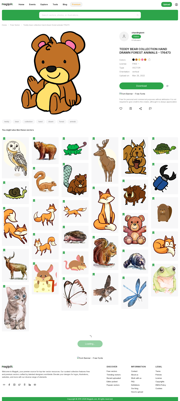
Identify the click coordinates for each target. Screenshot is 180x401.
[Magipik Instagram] (14, 384)
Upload (166, 4)
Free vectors (112, 371)
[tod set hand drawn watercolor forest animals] (134, 262)
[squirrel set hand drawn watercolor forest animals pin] (115, 239)
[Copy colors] (149, 60)
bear (17, 121)
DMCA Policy (161, 385)
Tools (55, 4)
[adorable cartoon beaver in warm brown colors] (164, 213)
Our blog (134, 388)
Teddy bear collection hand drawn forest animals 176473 (46, 25)
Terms (158, 371)
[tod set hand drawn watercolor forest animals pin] (144, 253)
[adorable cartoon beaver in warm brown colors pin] (174, 201)
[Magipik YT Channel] (35, 384)
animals (73, 121)
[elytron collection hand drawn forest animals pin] (174, 166)
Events (32, 4)
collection (29, 121)
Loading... (90, 343)
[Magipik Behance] (4, 384)
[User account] (175, 4)
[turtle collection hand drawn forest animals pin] (174, 141)
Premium (76, 4)
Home (21, 4)
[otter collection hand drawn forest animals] (75, 180)
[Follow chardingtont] (124, 36)
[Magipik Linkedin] (30, 384)
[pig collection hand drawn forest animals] (134, 195)
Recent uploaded (114, 378)
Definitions (135, 385)
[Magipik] (7, 4)
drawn (50, 121)
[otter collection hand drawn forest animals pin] (85, 166)
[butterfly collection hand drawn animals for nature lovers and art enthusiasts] (75, 293)
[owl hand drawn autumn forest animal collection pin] (25, 141)
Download (141, 86)
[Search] (137, 15)
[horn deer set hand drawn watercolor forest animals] (15, 265)
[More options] (25, 179)
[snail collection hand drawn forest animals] (15, 192)
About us (134, 375)
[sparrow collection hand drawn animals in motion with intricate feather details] (104, 289)
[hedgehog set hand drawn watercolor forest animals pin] (85, 229)
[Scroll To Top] (175, 396)
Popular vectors (113, 385)
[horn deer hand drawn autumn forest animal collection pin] (115, 141)
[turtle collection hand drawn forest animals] (164, 148)
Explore (44, 4)
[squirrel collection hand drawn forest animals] (134, 157)
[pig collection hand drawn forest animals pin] (144, 183)
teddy (6, 121)
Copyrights (160, 382)
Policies (159, 375)
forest (61, 121)
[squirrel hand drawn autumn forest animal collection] (45, 181)
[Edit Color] (167, 85)
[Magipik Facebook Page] (9, 384)
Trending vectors (114, 375)
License (159, 378)
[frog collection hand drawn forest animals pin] (85, 141)
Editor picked (112, 382)
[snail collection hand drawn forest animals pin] (25, 185)
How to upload (137, 392)
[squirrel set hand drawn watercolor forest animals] (104, 253)
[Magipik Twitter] (19, 384)
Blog (65, 4)
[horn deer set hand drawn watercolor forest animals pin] (25, 252)
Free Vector (15, 25)
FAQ (132, 382)
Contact (134, 371)
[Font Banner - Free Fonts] (148, 93)
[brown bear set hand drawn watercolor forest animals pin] (55, 141)
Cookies (159, 388)
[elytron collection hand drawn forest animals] (164, 178)
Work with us (136, 378)
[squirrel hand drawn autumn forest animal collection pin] (55, 170)
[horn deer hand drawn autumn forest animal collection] (104, 160)
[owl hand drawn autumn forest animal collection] (15, 157)
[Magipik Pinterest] (25, 384)
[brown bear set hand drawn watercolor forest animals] (45, 150)
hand (40, 121)
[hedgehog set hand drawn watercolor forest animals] (75, 237)
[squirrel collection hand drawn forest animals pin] (144, 141)
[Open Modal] (120, 108)
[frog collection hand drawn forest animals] (75, 148)
